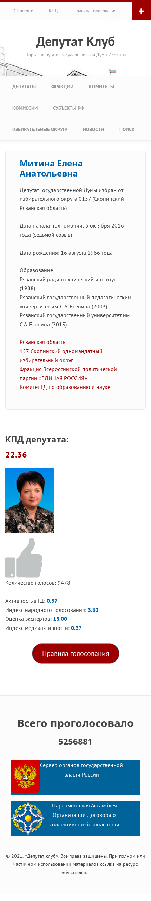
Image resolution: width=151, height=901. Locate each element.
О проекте (22, 11)
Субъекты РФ (68, 108)
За (25, 558)
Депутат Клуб (75, 41)
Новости (93, 129)
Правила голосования (94, 11)
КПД (53, 11)
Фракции (62, 86)
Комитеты (101, 86)
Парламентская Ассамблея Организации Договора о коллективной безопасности (84, 815)
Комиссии (25, 108)
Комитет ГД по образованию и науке (65, 386)
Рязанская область (42, 341)
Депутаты (24, 86)
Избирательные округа (39, 129)
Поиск (127, 129)
